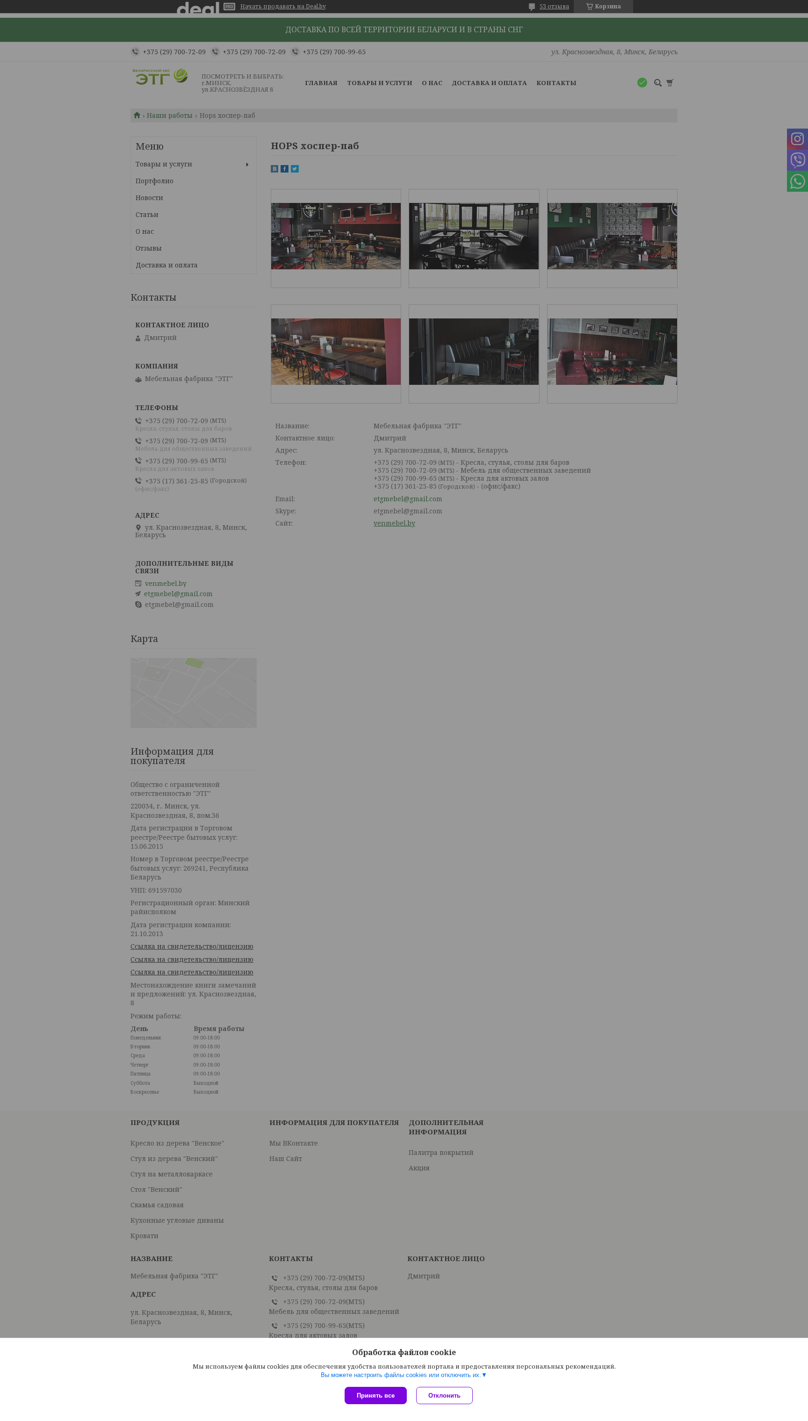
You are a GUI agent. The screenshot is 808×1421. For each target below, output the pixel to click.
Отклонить (444, 1395)
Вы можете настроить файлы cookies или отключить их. (401, 1374)
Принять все (376, 1395)
